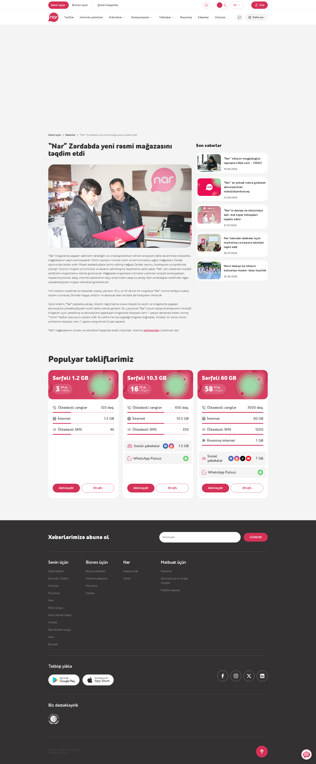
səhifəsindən (151, 330)
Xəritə (127, 578)
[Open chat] (306, 754)
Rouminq (186, 17)
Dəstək (52, 622)
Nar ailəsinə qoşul (59, 629)
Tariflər (69, 17)
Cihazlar (220, 17)
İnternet (53, 585)
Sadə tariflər (56, 571)
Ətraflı (97, 488)
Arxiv (51, 637)
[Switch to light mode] (225, 5)
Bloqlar (53, 644)
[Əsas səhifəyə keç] (53, 17)
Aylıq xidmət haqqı (59, 615)
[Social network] (222, 676)
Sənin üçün (58, 5)
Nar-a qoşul (55, 607)
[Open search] (239, 17)
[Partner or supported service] (53, 718)
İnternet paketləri (91, 17)
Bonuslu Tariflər (58, 578)
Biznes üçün (80, 5)
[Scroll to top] (262, 751)
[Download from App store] (64, 679)
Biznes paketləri (96, 571)
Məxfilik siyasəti (170, 590)
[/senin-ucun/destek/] (206, 5)
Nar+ (51, 600)
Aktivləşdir (66, 488)
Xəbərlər (203, 17)
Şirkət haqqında (107, 5)
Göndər (256, 537)
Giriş (261, 5)
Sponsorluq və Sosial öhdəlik (174, 581)
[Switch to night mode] (219, 5)
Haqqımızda (130, 571)
